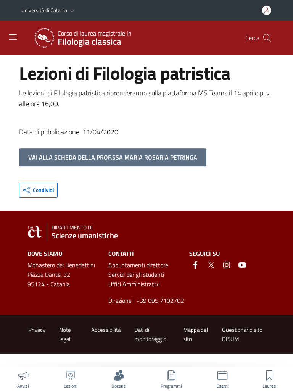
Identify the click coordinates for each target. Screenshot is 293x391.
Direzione (120, 300)
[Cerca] (267, 37)
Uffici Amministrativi (133, 284)
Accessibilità (106, 329)
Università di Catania (44, 10)
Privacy (36, 329)
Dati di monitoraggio (150, 334)
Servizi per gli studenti (136, 274)
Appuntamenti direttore (138, 265)
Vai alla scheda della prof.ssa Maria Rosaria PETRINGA (112, 157)
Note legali (65, 334)
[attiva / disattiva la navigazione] (13, 37)
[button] (72, 10)
